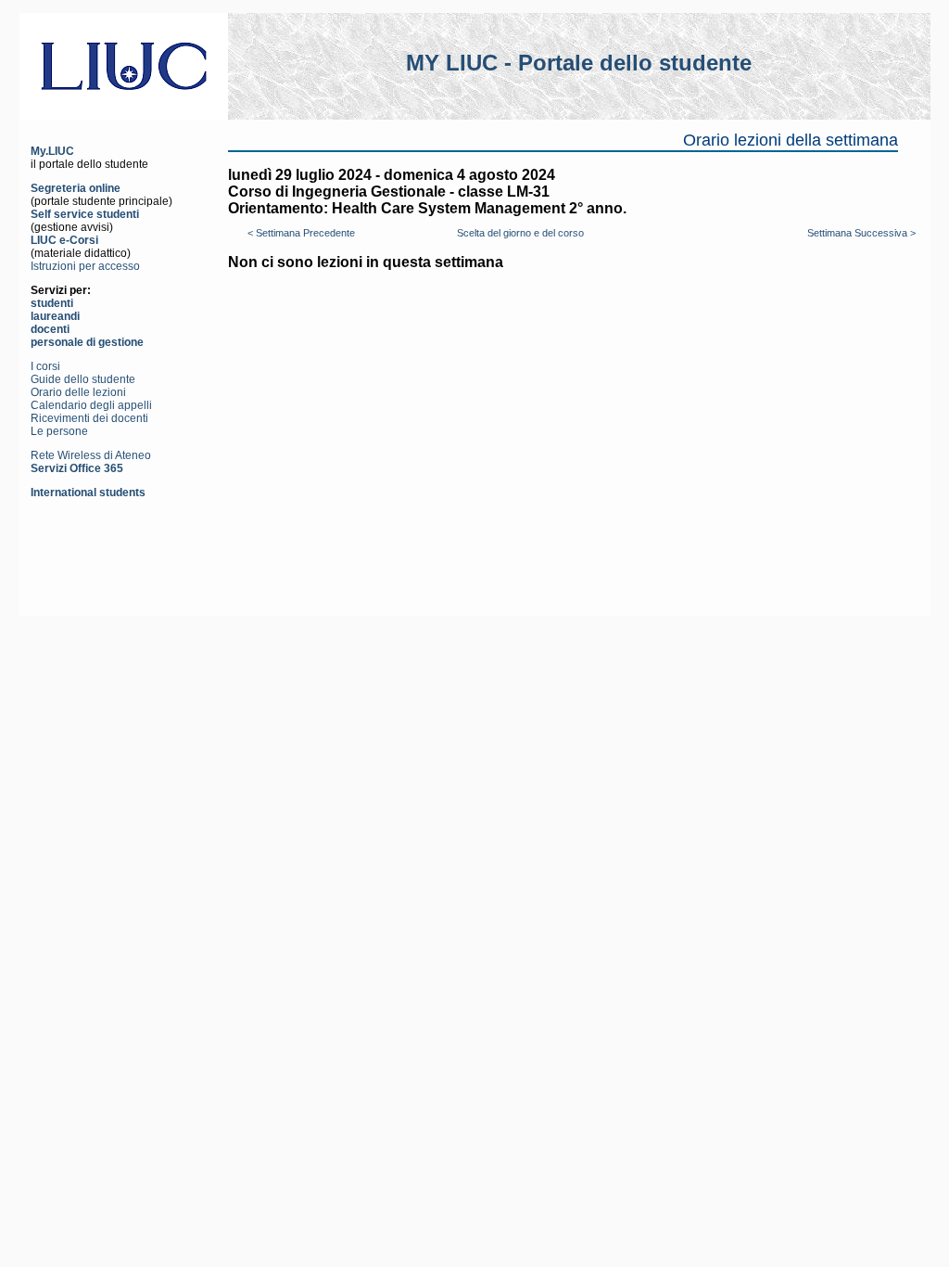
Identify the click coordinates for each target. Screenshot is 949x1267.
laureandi (55, 316)
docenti (50, 329)
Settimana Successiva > (861, 232)
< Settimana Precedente (301, 232)
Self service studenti (85, 214)
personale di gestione (87, 342)
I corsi (45, 366)
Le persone (59, 431)
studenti (52, 303)
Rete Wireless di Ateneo (91, 455)
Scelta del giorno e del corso (520, 232)
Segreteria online (75, 188)
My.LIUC (52, 151)
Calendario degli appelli (91, 405)
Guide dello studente (83, 379)
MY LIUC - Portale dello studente (579, 62)
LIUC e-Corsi (64, 240)
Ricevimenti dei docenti (89, 418)
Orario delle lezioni (78, 392)
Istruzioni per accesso (85, 266)
